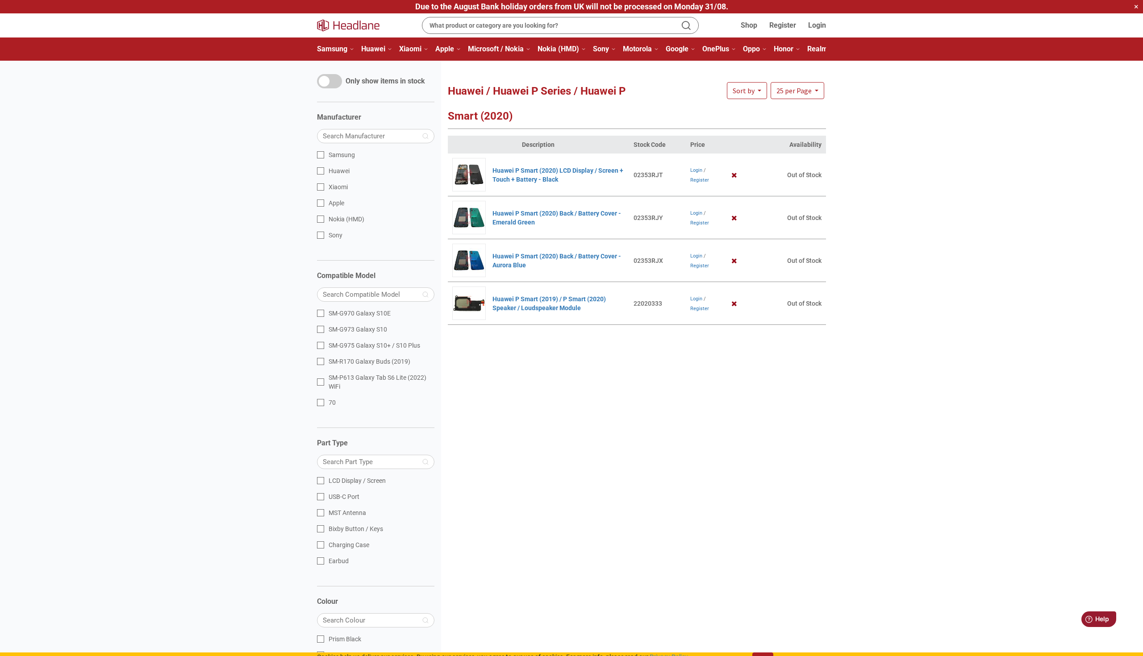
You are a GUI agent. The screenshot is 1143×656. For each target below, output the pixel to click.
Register (782, 25)
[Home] (353, 25)
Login (817, 25)
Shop (749, 25)
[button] (797, 90)
